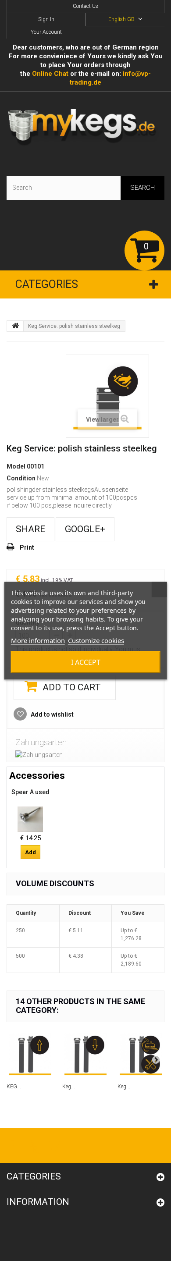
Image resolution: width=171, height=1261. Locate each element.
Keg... (68, 1086)
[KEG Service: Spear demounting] (30, 1054)
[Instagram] (54, 1146)
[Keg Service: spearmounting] (85, 1054)
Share (30, 529)
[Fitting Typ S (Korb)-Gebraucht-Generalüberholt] (30, 818)
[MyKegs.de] (85, 128)
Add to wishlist (51, 714)
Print (27, 547)
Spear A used (30, 792)
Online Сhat (50, 74)
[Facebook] (10, 1146)
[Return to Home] (15, 326)
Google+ (85, 529)
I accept (85, 662)
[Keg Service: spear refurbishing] (141, 1054)
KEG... (14, 1086)
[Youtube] (33, 1146)
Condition (21, 478)
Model (16, 466)
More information (38, 640)
